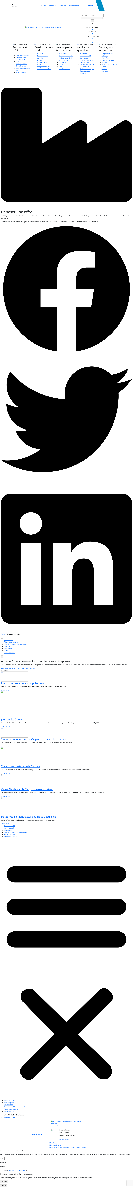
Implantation (63, 54)
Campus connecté (43, 67)
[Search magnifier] (92, 20)
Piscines (104, 69)
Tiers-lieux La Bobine (44, 69)
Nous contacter (21, 72)
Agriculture (62, 65)
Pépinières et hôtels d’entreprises (15, 644)
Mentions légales (55, 1145)
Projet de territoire (22, 55)
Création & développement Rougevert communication (67, 1147)
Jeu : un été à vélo (11, 719)
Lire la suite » (5, 690)
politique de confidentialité (17, 1170)
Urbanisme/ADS (85, 56)
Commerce (62, 62)
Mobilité (40, 54)
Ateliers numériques (87, 69)
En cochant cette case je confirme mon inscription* (17, 1174)
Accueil (3, 634)
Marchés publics (64, 69)
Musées (104, 62)
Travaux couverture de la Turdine (20, 766)
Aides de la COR (85, 54)
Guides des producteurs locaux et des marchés (87, 60)
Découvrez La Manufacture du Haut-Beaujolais (28, 816)
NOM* (2, 1158)
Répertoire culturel (108, 60)
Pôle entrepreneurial (66, 56)
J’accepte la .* (14, 1170)
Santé (39, 65)
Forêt (60, 67)
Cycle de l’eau (84, 67)
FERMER (3, 1186)
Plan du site (53, 1143)
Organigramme (21, 66)
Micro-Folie (105, 58)
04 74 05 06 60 (64, 1139)
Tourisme (105, 71)
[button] (66, 289)
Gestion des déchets (87, 65)
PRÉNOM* (3, 1162)
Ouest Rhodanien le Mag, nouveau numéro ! (27, 789)
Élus (17, 62)
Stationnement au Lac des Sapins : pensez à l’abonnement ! (36, 739)
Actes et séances (21, 64)
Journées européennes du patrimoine (23, 683)
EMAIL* (2, 1167)
